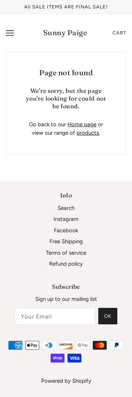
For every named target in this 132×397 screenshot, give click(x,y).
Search (66, 208)
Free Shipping (66, 241)
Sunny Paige (65, 32)
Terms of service (66, 253)
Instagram (66, 219)
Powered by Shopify (66, 381)
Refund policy (66, 264)
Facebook (66, 230)
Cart (119, 33)
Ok (107, 316)
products (88, 133)
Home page (81, 124)
